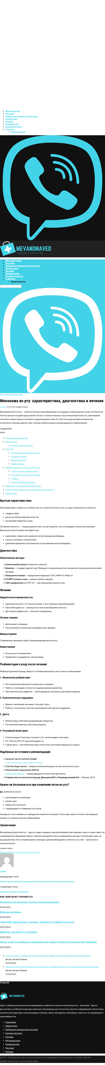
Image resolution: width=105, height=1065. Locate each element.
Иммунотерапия (18, 460)
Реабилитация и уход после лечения (22, 467)
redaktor (3, 407)
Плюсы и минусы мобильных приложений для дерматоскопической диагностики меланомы (48, 942)
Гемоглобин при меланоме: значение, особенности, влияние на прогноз (37, 922)
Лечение (9, 121)
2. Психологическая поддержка (25, 475)
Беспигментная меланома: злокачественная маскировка (29, 902)
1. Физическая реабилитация (24, 471)
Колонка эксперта (13, 127)
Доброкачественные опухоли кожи (21, 116)
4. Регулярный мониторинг (23, 482)
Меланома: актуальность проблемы (18, 932)
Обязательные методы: (22, 445)
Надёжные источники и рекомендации (23, 486)
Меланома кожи (12, 111)
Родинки (9, 1051)
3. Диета (15, 478)
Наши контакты (18, 132)
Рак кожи (9, 114)
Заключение (11, 493)
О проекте (10, 129)
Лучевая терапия (19, 456)
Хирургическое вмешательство (25, 452)
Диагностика (11, 119)
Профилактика (12, 124)
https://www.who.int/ (15, 773)
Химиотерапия (17, 464)
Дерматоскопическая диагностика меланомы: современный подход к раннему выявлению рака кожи (52, 966)
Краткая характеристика (16, 438)
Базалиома (10, 1022)
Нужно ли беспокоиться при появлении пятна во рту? (30, 489)
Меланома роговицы (10, 912)
